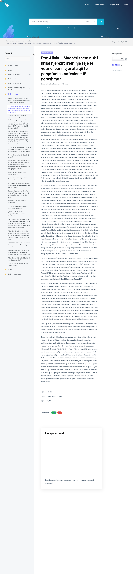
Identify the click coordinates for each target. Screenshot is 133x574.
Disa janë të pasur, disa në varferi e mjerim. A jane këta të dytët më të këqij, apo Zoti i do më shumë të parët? (18, 194)
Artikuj (126, 4)
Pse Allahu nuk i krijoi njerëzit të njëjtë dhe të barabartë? (17, 207)
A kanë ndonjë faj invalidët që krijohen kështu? (17, 173)
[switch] (117, 65)
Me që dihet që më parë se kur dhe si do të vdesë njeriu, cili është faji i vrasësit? (19, 245)
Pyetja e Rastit (114, 4)
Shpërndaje (118, 54)
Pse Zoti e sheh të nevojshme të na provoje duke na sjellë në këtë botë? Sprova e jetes (19, 185)
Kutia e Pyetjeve (99, 4)
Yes (54, 412)
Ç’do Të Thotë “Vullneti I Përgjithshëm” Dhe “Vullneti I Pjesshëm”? (16, 214)
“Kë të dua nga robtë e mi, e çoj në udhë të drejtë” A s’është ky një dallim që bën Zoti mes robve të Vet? (19, 252)
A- (114, 59)
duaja (82, 28)
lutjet (74, 28)
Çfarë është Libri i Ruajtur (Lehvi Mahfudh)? (17, 179)
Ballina (87, 4)
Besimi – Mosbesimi (14, 274)
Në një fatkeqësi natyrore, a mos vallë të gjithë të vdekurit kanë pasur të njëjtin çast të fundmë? (19, 100)
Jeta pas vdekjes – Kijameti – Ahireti (17, 88)
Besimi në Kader (13, 94)
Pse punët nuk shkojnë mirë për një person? (18, 156)
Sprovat (10, 70)
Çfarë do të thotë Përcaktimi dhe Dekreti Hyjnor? (18, 264)
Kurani (10, 270)
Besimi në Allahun (13, 66)
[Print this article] (125, 59)
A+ (122, 59)
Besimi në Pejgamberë (15, 83)
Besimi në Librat (13, 79)
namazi (66, 28)
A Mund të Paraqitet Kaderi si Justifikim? (17, 201)
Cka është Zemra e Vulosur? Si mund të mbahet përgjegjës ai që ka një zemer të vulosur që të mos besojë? (19, 149)
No (60, 412)
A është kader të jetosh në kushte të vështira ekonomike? (19, 259)
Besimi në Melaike (13, 74)
